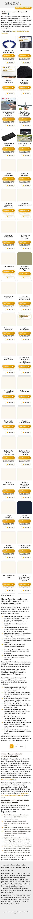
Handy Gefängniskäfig (8, 546)
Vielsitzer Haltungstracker (24, 421)
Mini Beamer (24, 50)
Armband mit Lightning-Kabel (8, 51)
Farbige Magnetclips (8, 516)
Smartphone (20, 31)
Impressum (6, 912)
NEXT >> (22, 746)
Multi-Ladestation (8, 267)
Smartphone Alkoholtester (8, 358)
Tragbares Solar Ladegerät (8, 144)
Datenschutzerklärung (15, 912)
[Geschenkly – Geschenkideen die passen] (12, 3)
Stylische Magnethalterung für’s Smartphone (24, 298)
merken (10, 62)
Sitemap (16, 914)
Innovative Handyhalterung (8, 483)
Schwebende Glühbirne (8, 328)
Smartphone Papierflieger (24, 328)
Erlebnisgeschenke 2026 (23, 7)
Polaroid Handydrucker (8, 81)
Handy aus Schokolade (24, 174)
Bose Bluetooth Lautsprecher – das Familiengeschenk (25, 360)
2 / (16, 746)
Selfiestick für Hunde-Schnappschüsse (8, 452)
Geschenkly (5, 865)
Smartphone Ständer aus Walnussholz (8, 205)
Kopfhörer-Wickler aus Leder (24, 546)
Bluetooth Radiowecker (8, 236)
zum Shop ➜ (24, 273)
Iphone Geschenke (7, 780)
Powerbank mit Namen (8, 391)
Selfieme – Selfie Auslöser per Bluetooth (24, 452)
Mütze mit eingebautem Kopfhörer (24, 82)
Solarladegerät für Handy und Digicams (8, 113)
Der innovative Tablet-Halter (8, 421)
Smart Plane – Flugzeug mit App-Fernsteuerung (24, 113)
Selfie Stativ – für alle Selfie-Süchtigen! (24, 236)
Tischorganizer (24, 391)
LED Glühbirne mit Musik (8, 576)
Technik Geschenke (18, 865)
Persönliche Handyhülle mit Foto (24, 268)
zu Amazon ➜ (8, 55)
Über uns (24, 912)
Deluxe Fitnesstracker (8, 174)
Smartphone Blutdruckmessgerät (24, 204)
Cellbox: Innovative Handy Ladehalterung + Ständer (24, 578)
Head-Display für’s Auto (24, 144)
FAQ (28, 912)
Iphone (14, 31)
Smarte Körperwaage (24, 516)
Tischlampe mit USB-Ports (8, 297)
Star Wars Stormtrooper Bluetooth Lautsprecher (24, 485)
